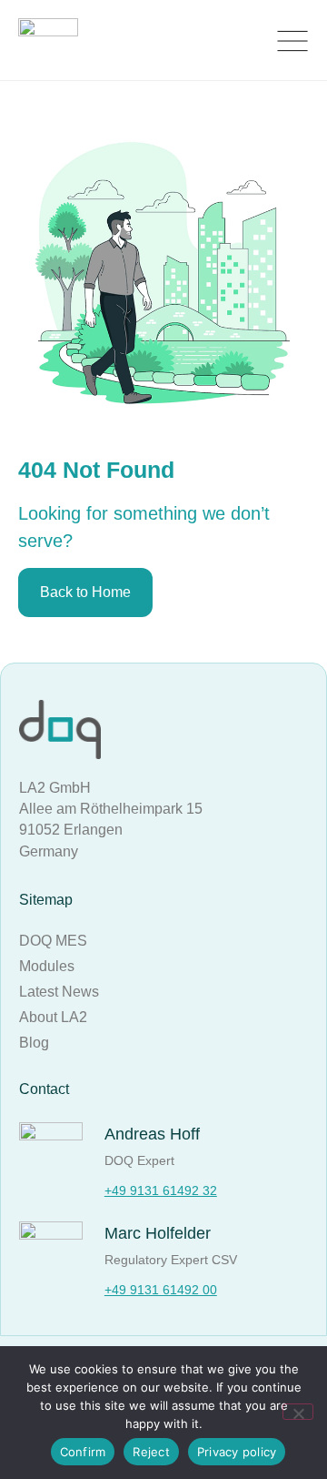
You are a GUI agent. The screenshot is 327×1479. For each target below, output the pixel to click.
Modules (46, 966)
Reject (151, 1451)
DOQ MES (53, 940)
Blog (34, 1042)
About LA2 (53, 1017)
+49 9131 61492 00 (160, 1289)
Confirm (83, 1451)
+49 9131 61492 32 (160, 1190)
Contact (44, 1089)
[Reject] (297, 1411)
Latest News (59, 991)
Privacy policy (237, 1451)
